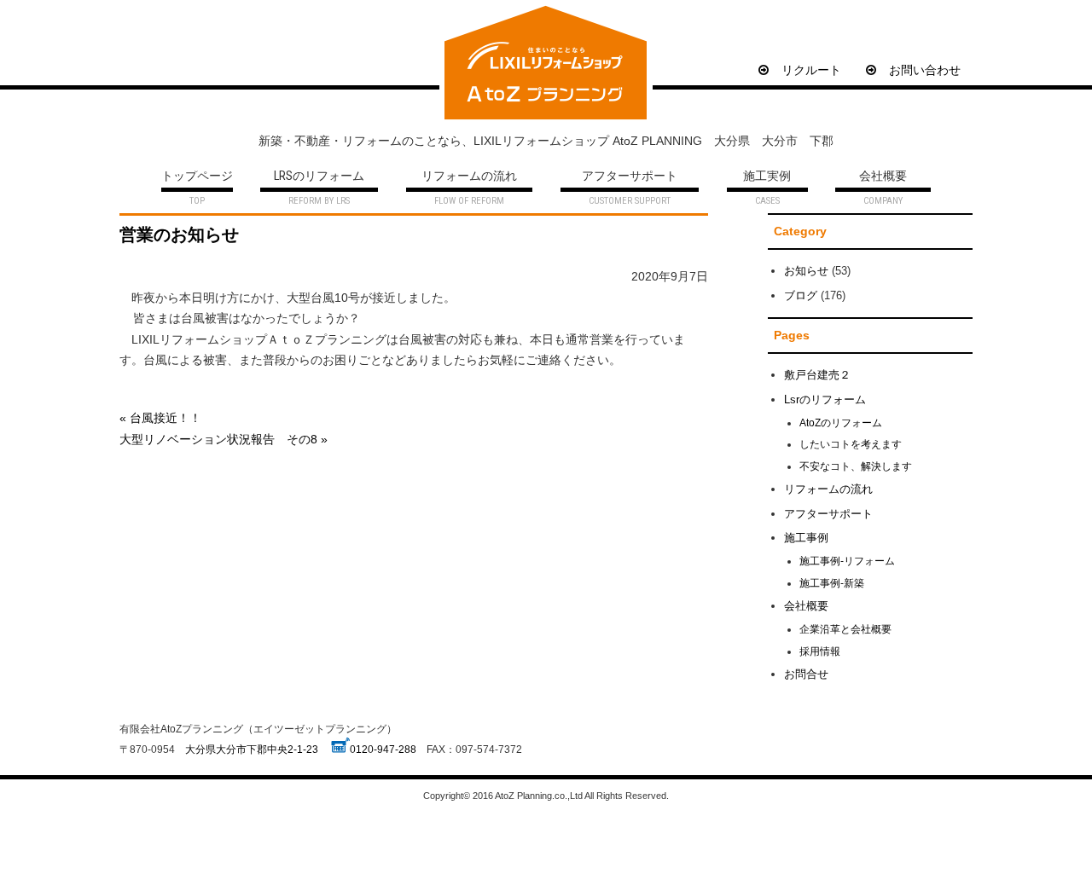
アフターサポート (629, 177)
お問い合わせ (925, 70)
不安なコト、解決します (855, 466)
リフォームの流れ (469, 177)
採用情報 (819, 651)
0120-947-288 (383, 749)
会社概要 (883, 177)
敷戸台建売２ (817, 374)
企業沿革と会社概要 (845, 628)
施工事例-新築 (831, 582)
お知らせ (806, 270)
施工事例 (806, 537)
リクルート (811, 70)
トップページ (197, 177)
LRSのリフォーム (319, 177)
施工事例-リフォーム (847, 560)
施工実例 (767, 177)
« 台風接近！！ (160, 418)
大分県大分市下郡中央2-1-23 (251, 749)
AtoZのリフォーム (840, 422)
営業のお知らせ (179, 234)
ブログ (800, 295)
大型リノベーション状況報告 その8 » (223, 439)
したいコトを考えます (850, 443)
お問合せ (806, 674)
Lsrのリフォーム (825, 399)
